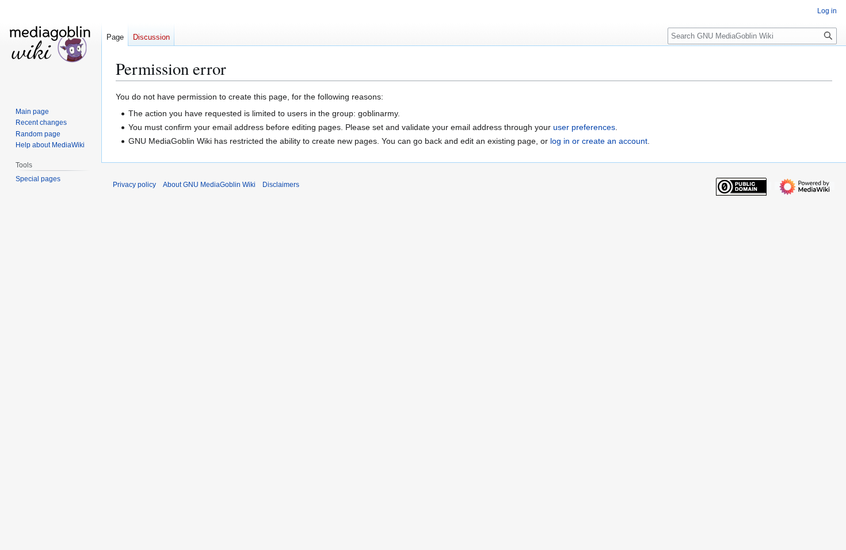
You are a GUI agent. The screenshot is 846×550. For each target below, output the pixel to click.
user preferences (584, 127)
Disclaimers (280, 185)
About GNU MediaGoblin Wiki (209, 185)
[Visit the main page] (51, 46)
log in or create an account (598, 141)
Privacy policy (134, 185)
